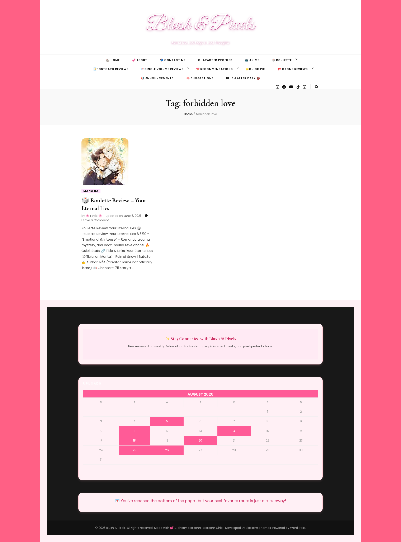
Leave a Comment (95, 220)
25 (134, 450)
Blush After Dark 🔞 (243, 78)
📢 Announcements (157, 78)
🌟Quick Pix (255, 69)
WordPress (297, 528)
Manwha (91, 191)
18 (134, 440)
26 (167, 450)
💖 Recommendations (214, 69)
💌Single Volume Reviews (162, 69)
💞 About (139, 60)
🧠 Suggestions (200, 78)
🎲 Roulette (282, 60)
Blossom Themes (258, 528)
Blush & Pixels (200, 25)
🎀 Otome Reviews (293, 69)
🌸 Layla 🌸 (94, 216)
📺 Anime (252, 60)
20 (200, 440)
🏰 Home (113, 60)
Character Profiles (215, 60)
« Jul (4, 4)
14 (233, 431)
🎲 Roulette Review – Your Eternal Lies (113, 204)
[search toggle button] (316, 87)
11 (134, 431)
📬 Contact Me (172, 60)
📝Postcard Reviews (111, 69)
